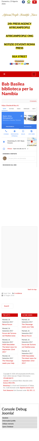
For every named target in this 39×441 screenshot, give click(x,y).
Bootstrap (6, 385)
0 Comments (33, 101)
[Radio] (28, 2)
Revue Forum (7, 324)
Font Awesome (8, 390)
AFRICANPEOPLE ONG (19, 36)
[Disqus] (19, 197)
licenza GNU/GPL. (9, 383)
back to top (32, 289)
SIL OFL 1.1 (31, 390)
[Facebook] (24, 2)
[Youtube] (34, 2)
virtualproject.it (8, 378)
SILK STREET (19, 56)
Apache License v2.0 (27, 388)
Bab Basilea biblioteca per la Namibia (17, 89)
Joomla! (5, 381)
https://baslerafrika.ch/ (10, 105)
